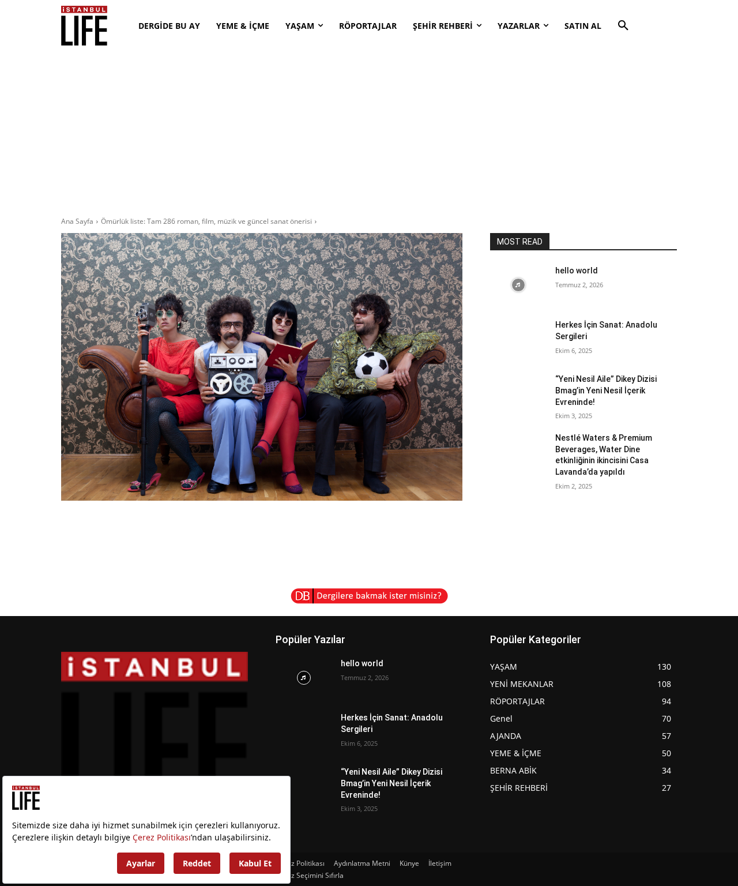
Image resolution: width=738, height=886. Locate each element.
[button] (623, 26)
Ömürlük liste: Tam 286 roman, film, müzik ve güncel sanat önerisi (206, 221)
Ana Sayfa (77, 221)
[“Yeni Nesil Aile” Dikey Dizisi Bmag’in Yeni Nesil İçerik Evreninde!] (518, 393)
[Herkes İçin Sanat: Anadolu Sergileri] (518, 339)
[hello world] (518, 285)
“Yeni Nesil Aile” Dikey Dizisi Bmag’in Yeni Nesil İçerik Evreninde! (606, 390)
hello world (576, 270)
